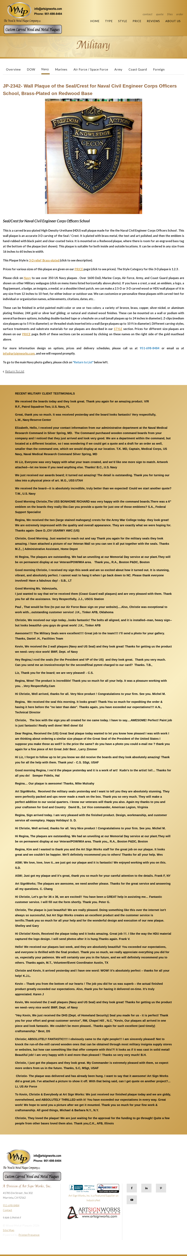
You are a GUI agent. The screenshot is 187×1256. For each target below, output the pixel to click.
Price (137, 21)
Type (109, 21)
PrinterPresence (29, 1234)
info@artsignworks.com (19, 353)
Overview (13, 69)
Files (170, 14)
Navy (45, 69)
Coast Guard (138, 69)
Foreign (159, 69)
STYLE (118, 329)
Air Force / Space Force (90, 69)
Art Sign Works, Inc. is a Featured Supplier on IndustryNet (93, 1198)
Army (118, 69)
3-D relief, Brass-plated (44, 260)
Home (94, 21)
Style (122, 21)
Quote (160, 14)
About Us (173, 21)
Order (179, 14)
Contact (148, 14)
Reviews (153, 21)
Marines (61, 69)
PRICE (79, 269)
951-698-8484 (11, 1205)
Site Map (8, 1230)
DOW (31, 69)
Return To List (14, 371)
